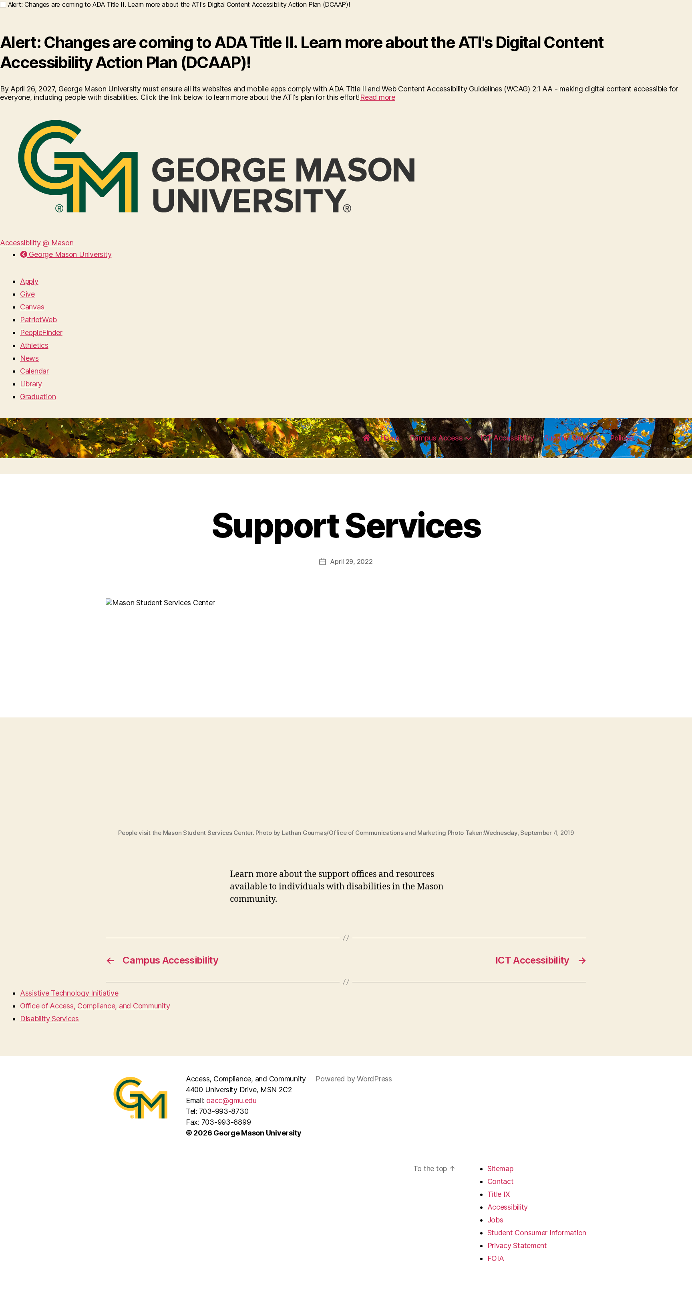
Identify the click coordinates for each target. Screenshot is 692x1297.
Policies (622, 438)
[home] (366, 438)
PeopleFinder (41, 332)
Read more (377, 97)
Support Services (572, 438)
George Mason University (69, 254)
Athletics (34, 345)
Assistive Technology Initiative (69, 993)
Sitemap (500, 1168)
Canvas (32, 307)
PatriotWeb (38, 319)
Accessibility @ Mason (36, 242)
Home (390, 438)
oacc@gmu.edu (231, 1100)
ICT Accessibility (507, 438)
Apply (29, 281)
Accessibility (507, 1207)
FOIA (495, 1258)
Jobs (495, 1220)
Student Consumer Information (536, 1232)
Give (27, 294)
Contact (500, 1181)
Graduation (38, 396)
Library (31, 384)
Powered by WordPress (354, 1079)
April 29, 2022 (351, 562)
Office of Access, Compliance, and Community (95, 1006)
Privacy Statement (517, 1245)
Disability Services (49, 1018)
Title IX (498, 1194)
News (29, 358)
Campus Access (436, 438)
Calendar (34, 371)
